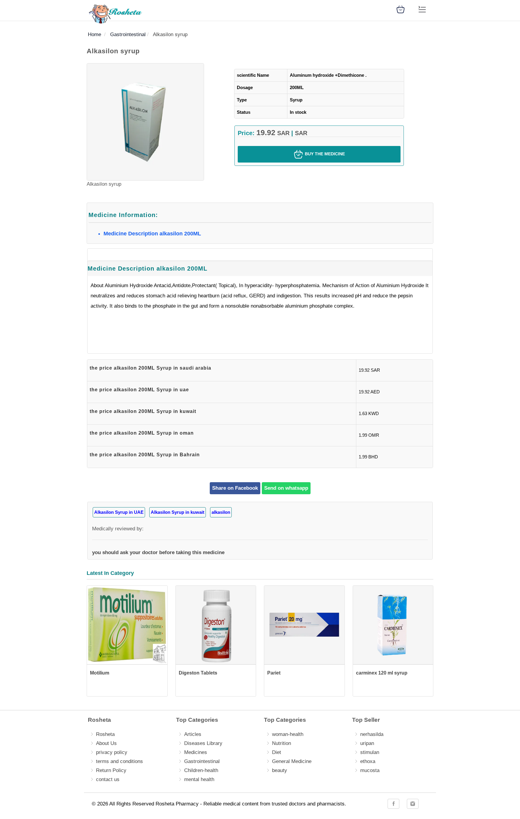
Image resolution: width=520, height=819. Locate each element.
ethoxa (367, 761)
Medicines (195, 752)
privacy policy (111, 752)
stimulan (369, 752)
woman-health (287, 734)
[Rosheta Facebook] (393, 804)
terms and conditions (119, 761)
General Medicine (291, 761)
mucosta (369, 770)
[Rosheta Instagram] (413, 804)
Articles (192, 734)
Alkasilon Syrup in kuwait (177, 512)
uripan (367, 743)
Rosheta (105, 734)
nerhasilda (371, 734)
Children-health (201, 770)
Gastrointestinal (202, 761)
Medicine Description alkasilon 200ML (152, 234)
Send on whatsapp (286, 488)
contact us (107, 779)
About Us (106, 743)
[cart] (400, 9)
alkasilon (221, 512)
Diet (276, 752)
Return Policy (111, 770)
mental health (199, 779)
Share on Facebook (235, 488)
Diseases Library (203, 743)
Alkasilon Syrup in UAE (119, 512)
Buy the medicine (324, 153)
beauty (279, 770)
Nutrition (281, 743)
